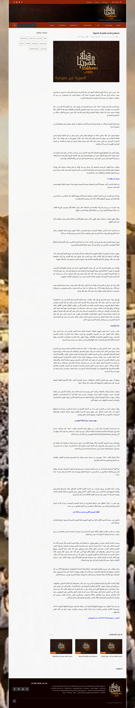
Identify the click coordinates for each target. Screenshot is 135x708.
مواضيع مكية (108, 25)
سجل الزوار (89, 2)
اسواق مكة (35, 43)
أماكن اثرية (32, 38)
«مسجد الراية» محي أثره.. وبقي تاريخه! (86, 656)
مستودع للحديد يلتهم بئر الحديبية (63, 656)
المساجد (104, 37)
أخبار (98, 25)
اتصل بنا (97, 2)
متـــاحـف (21, 43)
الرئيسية (118, 25)
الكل (45, 38)
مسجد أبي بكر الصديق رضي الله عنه (112, 656)
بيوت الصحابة (24, 38)
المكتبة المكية (87, 25)
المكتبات (28, 43)
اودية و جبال (43, 49)
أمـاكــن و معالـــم (111, 37)
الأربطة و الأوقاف (34, 49)
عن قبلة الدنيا (105, 2)
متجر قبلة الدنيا (74, 25)
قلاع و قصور (43, 43)
